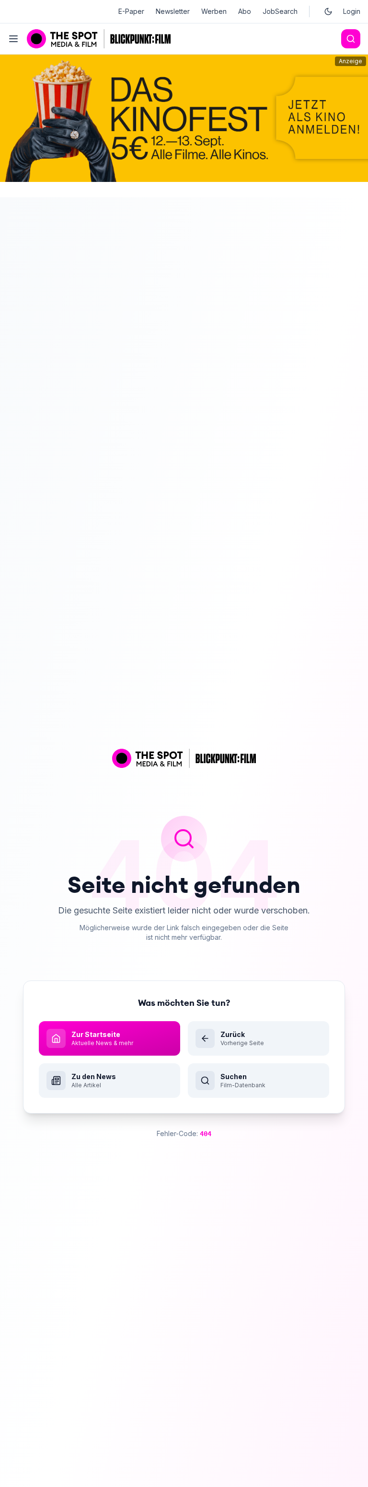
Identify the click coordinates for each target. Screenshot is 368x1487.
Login (351, 11)
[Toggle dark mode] (328, 11)
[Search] (350, 38)
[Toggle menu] (13, 38)
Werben (214, 11)
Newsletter (173, 11)
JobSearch (280, 11)
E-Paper (131, 11)
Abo (244, 11)
